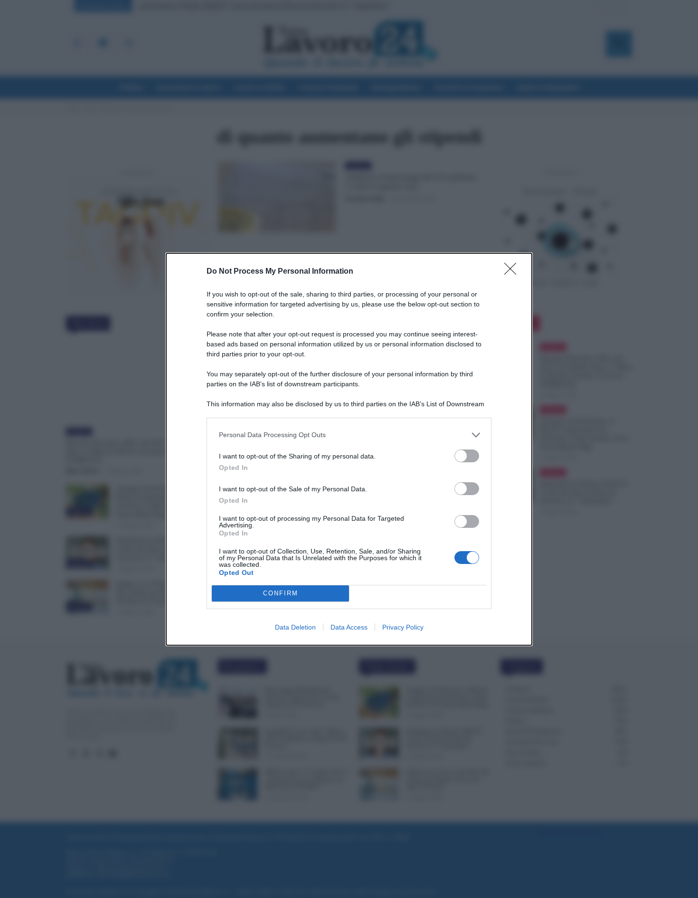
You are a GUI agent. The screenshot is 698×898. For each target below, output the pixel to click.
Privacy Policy (403, 627)
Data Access (349, 627)
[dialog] (349, 449)
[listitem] (349, 435)
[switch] (466, 455)
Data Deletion (295, 627)
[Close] (513, 272)
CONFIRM (280, 593)
